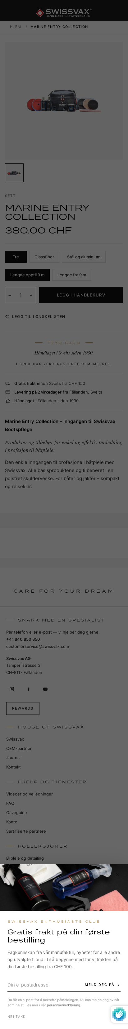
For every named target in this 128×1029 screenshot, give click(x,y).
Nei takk (16, 1016)
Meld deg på (100, 984)
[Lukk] (118, 874)
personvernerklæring (63, 1005)
